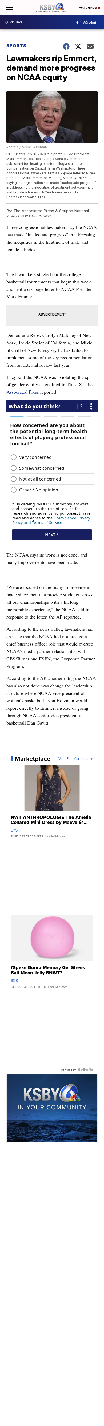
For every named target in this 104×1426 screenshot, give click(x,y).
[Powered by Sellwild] (85, 1070)
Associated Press (22, 392)
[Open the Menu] (9, 7)
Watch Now (88, 7)
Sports (16, 45)
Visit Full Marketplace (75, 759)
